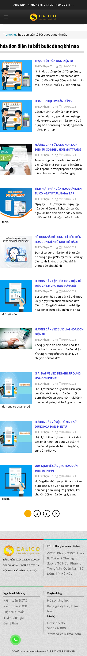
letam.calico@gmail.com (64, 634)
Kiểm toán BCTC (15, 600)
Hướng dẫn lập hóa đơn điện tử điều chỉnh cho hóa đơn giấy (58, 284)
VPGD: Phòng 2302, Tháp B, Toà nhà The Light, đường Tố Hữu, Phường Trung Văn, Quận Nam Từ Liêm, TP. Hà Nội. (65, 563)
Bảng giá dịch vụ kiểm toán (62, 608)
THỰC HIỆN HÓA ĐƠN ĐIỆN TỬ (54, 61)
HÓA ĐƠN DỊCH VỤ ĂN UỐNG (53, 101)
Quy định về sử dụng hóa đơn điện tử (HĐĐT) (56, 468)
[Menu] (5, 17)
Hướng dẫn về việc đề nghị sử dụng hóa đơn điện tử (56, 425)
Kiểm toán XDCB (15, 606)
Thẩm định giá (13, 617)
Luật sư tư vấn (13, 612)
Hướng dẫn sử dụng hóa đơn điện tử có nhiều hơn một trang (58, 147)
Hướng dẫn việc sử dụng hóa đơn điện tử (59, 332)
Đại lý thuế (10, 623)
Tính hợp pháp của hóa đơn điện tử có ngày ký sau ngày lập (58, 191)
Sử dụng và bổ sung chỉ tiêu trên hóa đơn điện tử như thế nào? (58, 240)
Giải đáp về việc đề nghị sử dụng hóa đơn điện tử (57, 376)
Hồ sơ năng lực (58, 600)
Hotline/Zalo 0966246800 (56, 625)
